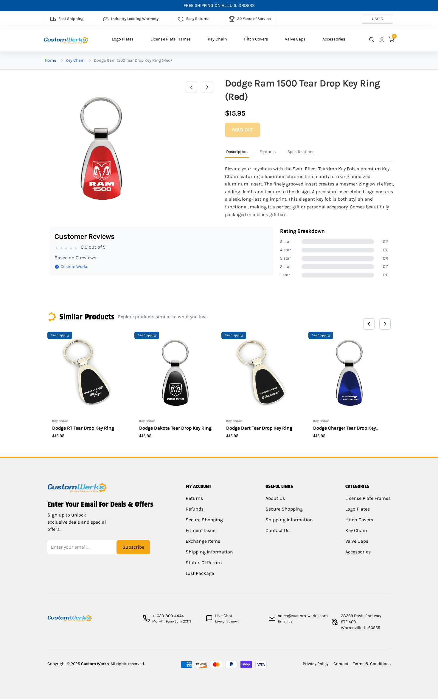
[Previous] (191, 87)
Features (268, 151)
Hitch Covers (256, 39)
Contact (340, 663)
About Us (275, 498)
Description (237, 151)
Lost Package (200, 573)
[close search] (372, 39)
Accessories (333, 39)
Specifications (301, 151)
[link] (381, 39)
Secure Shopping (204, 519)
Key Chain (217, 39)
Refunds (195, 509)
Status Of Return (204, 562)
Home (50, 60)
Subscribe (133, 547)
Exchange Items (203, 541)
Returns (194, 498)
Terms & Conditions (372, 663)
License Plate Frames (170, 39)
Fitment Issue (200, 530)
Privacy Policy (316, 663)
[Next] (207, 87)
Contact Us (277, 530)
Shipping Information (209, 552)
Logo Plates (123, 39)
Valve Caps (295, 39)
